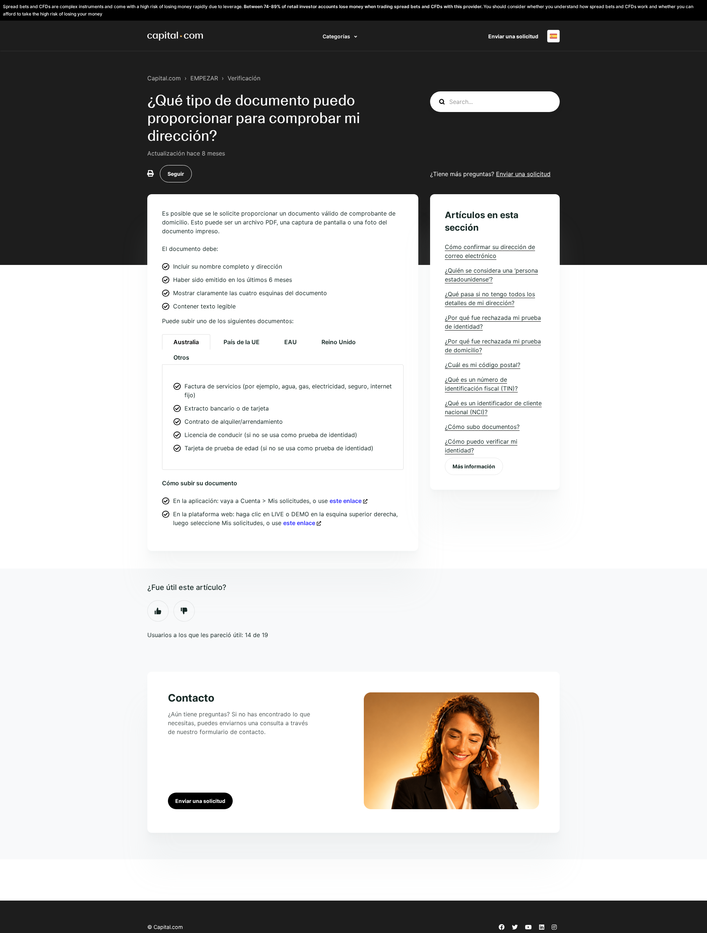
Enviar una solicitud (513, 36)
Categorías (337, 36)
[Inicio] (175, 36)
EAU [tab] (290, 342)
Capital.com (164, 78)
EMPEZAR (204, 78)
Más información (474, 466)
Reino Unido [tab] (338, 342)
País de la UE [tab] (242, 342)
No (184, 611)
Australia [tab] (186, 342)
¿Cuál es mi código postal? (482, 364)
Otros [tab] (181, 357)
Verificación (244, 78)
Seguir (176, 174)
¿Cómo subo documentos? (482, 426)
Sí (158, 611)
